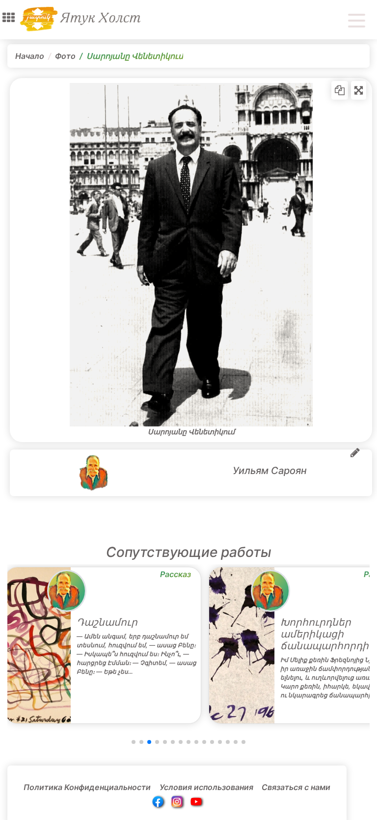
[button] (8, 17)
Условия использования (206, 787)
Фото (65, 56)
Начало (29, 56)
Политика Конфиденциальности (87, 787)
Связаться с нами (296, 787)
